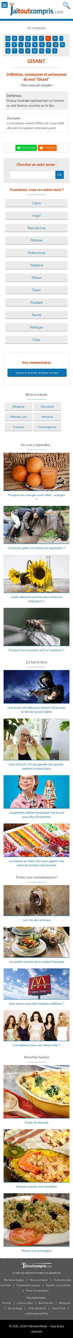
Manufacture (37, 228)
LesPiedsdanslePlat (36, 1313)
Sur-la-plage (15, 1308)
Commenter (28, 147)
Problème (49, 147)
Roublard (36, 302)
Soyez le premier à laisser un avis (37, 373)
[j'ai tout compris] (36, 9)
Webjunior (65, 1303)
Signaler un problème (58, 1285)
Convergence (47, 427)
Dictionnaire (36, 28)
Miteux (36, 278)
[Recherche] (66, 4)
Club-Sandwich (37, 1308)
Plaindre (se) (18, 417)
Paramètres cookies (28, 1285)
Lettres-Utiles (25, 1303)
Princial (6, 1303)
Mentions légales (14, 1280)
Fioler (36, 340)
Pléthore (36, 240)
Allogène (18, 406)
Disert (36, 290)
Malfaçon (36, 327)
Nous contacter (39, 1280)
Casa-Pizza (58, 1308)
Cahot (36, 203)
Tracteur (18, 427)
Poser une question (37, 1290)
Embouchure (36, 253)
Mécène (47, 417)
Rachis (36, 315)
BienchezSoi (46, 1303)
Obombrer (47, 406)
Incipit (36, 216)
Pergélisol (36, 265)
